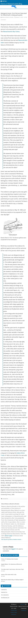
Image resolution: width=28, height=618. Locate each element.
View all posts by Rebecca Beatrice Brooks (11, 539)
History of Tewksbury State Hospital (9, 559)
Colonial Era (5, 498)
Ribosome (22, 604)
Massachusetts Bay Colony (11, 31)
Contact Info (14, 610)
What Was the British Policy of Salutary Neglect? (12, 579)
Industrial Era (4, 592)
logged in (14, 549)
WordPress (23, 610)
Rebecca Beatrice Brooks (7, 17)
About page (8, 535)
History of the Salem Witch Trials (8, 574)
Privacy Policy (14, 612)
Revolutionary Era (5, 597)
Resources (13, 614)
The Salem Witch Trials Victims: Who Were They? (12, 569)
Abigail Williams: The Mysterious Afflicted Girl (11, 564)
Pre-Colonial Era (5, 595)
